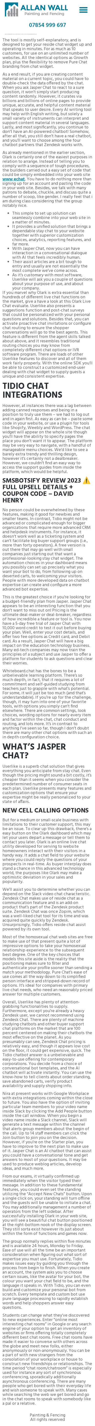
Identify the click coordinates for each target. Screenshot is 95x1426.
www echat (13, 179)
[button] (83, 10)
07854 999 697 (47, 25)
